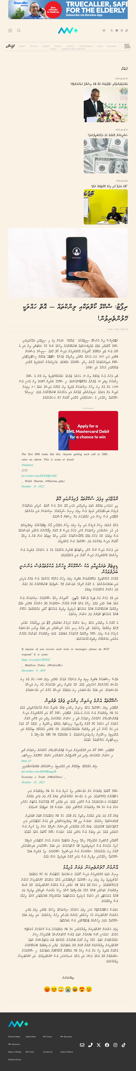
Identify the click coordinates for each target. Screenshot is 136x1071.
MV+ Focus (47, 1037)
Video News (31, 1037)
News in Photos (15, 1052)
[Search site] (19, 31)
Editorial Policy (14, 1060)
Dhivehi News (14, 1037)
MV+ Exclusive (14, 1044)
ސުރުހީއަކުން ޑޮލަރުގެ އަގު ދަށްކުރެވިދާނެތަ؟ (108, 135)
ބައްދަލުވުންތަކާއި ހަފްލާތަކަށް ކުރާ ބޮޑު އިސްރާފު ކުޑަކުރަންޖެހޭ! (99, 84)
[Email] (82, 1045)
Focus (99, 46)
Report (22, 46)
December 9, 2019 (33, 671)
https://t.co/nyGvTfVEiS (36, 660)
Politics (33, 46)
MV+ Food (30, 1052)
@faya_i (26, 761)
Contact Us (47, 1052)
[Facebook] (107, 1045)
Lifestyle (70, 46)
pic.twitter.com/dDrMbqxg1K (39, 772)
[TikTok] (123, 1045)
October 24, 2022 (33, 782)
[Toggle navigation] (10, 30)
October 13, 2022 (33, 487)
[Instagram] (115, 1045)
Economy (46, 46)
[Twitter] (98, 1045)
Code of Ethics (66, 1052)
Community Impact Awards (73, 49)
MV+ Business (66, 1037)
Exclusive (111, 46)
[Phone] (90, 1045)
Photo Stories (85, 46)
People (53, 49)
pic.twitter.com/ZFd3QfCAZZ (39, 476)
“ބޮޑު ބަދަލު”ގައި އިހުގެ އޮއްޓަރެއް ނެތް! (109, 186)
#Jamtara (27, 465)
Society (58, 46)
